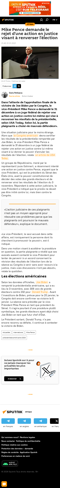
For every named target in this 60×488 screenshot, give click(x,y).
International (18, 332)
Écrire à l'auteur (27, 96)
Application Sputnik (28, 452)
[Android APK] (9, 464)
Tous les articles (14, 96)
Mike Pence (30, 332)
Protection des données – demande (17, 448)
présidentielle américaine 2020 (14, 338)
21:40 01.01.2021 (8, 43)
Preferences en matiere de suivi (15, 456)
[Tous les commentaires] (4, 484)
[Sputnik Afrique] (8, 21)
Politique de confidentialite (28, 441)
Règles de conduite (10, 452)
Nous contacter (8, 441)
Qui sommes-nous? (10, 437)
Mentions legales (27, 437)
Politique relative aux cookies (14, 445)
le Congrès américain (26, 135)
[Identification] (41, 20)
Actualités (6, 332)
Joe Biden (42, 282)
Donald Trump (40, 292)
